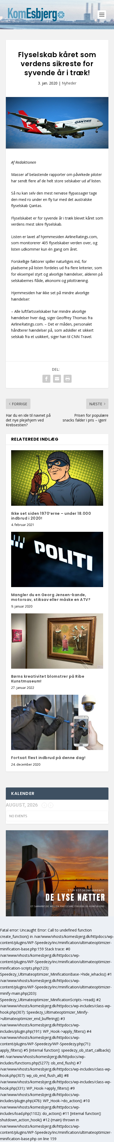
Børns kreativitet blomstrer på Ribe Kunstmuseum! (48, 679)
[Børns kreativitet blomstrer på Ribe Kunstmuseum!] (57, 641)
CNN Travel (81, 336)
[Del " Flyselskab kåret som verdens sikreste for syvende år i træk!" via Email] (57, 378)
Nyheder (69, 83)
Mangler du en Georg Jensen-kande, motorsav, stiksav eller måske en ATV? (51, 597)
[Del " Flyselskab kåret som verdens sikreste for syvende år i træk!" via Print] (67, 378)
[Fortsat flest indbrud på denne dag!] (57, 722)
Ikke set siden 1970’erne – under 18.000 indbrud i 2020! (51, 516)
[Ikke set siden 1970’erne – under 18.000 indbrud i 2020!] (57, 477)
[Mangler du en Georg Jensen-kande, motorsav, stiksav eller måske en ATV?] (57, 559)
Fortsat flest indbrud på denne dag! (48, 757)
